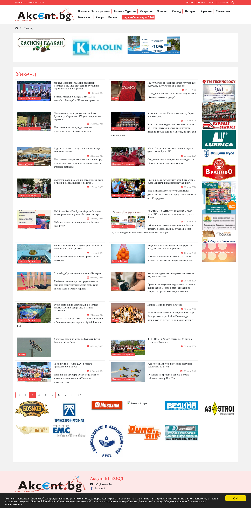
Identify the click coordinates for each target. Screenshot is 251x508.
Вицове (112, 17)
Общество (146, 11)
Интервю (190, 11)
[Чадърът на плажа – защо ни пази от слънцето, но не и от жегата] (34, 157)
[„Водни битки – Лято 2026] (34, 371)
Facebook (99, 488)
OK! (235, 498)
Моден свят (223, 11)
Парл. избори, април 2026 (138, 17)
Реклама (201, 2)
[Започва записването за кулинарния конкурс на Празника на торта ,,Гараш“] (34, 253)
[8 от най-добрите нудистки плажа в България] (34, 282)
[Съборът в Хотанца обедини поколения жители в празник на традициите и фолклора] (34, 188)
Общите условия (174, 501)
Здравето (206, 11)
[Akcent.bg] (44, 14)
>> (79, 394)
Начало (189, 2)
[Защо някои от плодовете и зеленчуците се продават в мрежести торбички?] (128, 253)
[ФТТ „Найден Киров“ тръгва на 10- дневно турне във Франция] (128, 347)
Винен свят (85, 17)
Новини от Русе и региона (94, 11)
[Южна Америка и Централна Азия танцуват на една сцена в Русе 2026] (128, 156)
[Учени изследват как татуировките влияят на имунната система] (128, 282)
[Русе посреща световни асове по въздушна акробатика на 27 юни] (128, 372)
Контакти (223, 2)
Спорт (100, 17)
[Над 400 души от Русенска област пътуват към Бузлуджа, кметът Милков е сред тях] (128, 91)
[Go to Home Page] (16, 28)
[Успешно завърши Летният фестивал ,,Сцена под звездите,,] (128, 121)
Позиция (162, 11)
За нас (212, 2)
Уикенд (176, 11)
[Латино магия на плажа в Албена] (128, 313)
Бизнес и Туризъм (125, 11)
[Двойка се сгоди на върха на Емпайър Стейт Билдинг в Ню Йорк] (34, 347)
